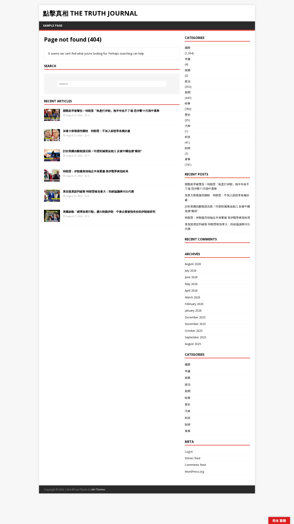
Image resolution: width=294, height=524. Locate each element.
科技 (187, 137)
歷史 (187, 115)
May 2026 (191, 284)
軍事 (187, 159)
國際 (187, 48)
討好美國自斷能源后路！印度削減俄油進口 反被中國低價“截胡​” (102, 151)
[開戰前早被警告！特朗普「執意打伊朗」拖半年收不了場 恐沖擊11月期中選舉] (52, 118)
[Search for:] (112, 84)
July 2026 (190, 270)
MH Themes (98, 489)
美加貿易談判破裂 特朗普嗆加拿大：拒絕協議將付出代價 (98, 191)
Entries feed (192, 458)
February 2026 (194, 304)
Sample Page (52, 25)
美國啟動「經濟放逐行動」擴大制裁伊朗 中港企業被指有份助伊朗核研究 (109, 211)
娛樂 (187, 70)
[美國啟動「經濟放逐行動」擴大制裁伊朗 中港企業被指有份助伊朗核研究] (52, 219)
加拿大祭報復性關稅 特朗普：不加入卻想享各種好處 (96, 131)
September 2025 (195, 337)
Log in (189, 451)
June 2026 (191, 277)
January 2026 (193, 310)
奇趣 (187, 59)
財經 (187, 148)
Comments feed (195, 465)
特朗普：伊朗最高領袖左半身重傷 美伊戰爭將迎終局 (95, 171)
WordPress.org (194, 471)
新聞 (187, 92)
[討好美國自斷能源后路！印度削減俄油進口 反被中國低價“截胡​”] (52, 159)
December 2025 (195, 317)
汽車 (187, 126)
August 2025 (193, 344)
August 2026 (193, 264)
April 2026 (191, 290)
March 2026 (192, 297)
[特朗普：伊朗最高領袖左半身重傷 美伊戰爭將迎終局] (52, 179)
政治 (187, 81)
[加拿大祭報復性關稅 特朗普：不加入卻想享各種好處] (52, 138)
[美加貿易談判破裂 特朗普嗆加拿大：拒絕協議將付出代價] (52, 199)
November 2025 (195, 324)
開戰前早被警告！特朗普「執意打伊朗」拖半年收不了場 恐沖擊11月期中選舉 (111, 111)
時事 (187, 103)
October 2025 (194, 331)
